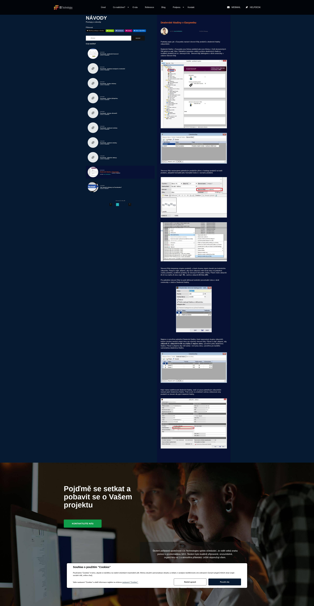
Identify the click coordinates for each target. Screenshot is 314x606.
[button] (119, 7)
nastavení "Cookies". (130, 582)
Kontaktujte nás (82, 523)
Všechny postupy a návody (96, 30)
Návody (96, 18)
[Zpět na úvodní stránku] (63, 7)
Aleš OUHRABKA (178, 31)
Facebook (120, 30)
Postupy (110, 30)
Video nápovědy (140, 30)
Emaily (129, 30)
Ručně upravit (190, 582)
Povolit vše (224, 582)
